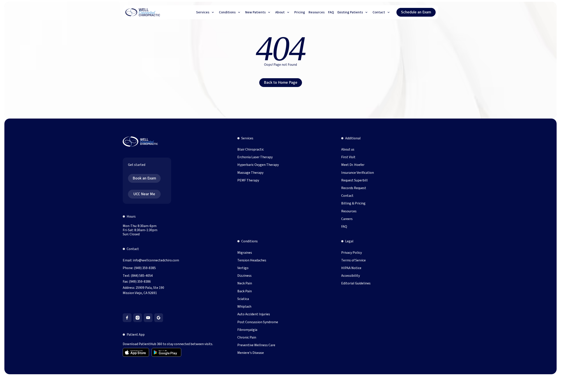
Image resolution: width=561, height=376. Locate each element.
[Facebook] (127, 317)
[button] (205, 12)
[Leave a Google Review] (158, 317)
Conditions (249, 241)
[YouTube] (148, 317)
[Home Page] (142, 12)
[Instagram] (137, 317)
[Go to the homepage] (140, 141)
